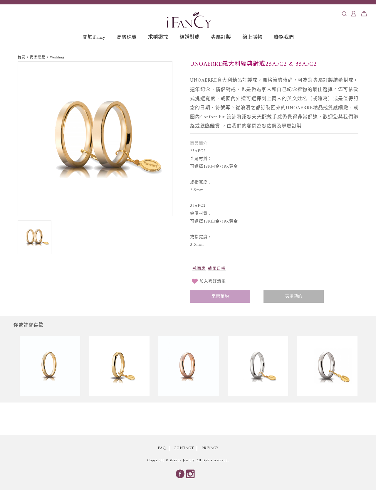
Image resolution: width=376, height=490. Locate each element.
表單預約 (294, 296)
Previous (11, 367)
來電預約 (220, 296)
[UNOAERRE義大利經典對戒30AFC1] (50, 367)
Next (364, 367)
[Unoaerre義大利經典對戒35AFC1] (119, 367)
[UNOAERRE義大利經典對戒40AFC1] (188, 367)
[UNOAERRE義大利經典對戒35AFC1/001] (258, 367)
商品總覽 (37, 57)
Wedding (57, 57)
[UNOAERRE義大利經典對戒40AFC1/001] (327, 367)
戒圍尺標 (217, 268)
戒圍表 (199, 268)
